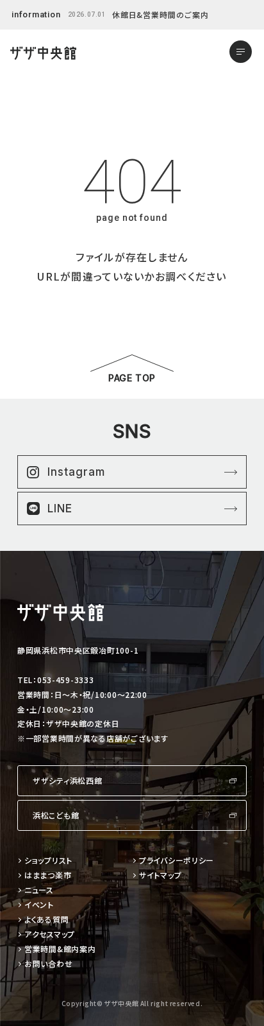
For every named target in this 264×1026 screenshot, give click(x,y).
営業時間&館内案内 (59, 949)
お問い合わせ (48, 964)
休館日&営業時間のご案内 (161, 14)
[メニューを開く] (240, 51)
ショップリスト (48, 860)
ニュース (39, 890)
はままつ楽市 (47, 875)
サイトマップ (160, 875)
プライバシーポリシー (176, 860)
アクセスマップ (49, 934)
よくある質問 (46, 920)
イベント (39, 905)
